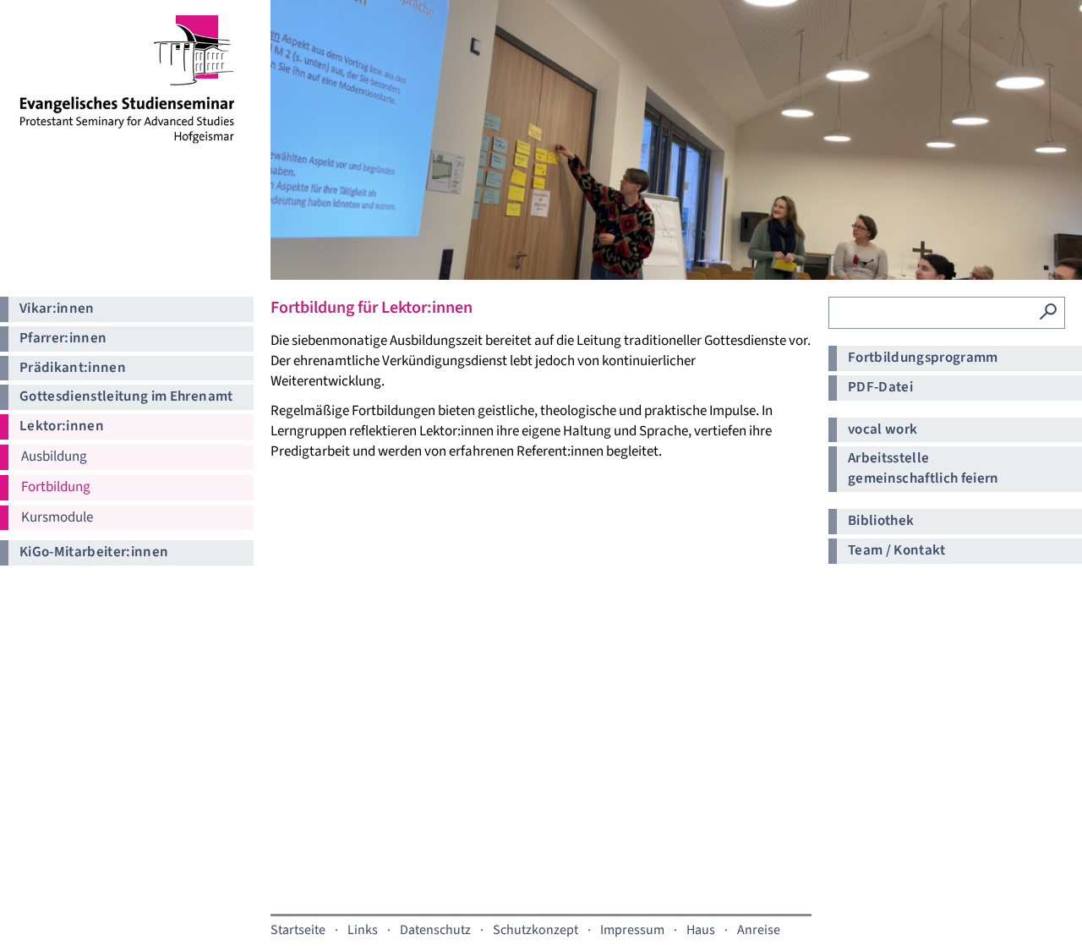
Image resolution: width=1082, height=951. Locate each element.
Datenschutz (435, 930)
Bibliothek (881, 521)
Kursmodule (57, 517)
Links (362, 930)
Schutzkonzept (535, 930)
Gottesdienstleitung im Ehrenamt (126, 396)
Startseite (297, 930)
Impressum (632, 930)
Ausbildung (54, 456)
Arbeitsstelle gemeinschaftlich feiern (923, 468)
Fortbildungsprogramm (923, 357)
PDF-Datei (880, 387)
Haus (700, 930)
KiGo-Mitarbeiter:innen (93, 552)
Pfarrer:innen (63, 338)
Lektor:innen (61, 426)
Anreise (758, 930)
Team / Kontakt (897, 550)
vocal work (882, 429)
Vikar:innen (57, 308)
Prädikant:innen (72, 368)
